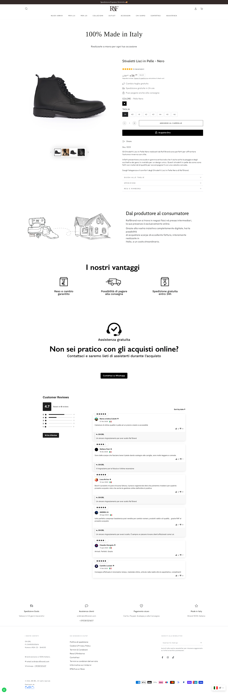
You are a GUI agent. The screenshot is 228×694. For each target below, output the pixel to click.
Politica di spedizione (79, 642)
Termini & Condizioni (79, 649)
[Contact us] (4, 690)
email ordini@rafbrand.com (38, 661)
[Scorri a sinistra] (50, 152)
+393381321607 (86, 620)
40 (132, 114)
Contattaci (75, 657)
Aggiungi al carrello (171, 123)
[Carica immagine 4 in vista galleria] (81, 152)
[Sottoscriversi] (201, 642)
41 (139, 114)
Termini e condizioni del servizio (84, 661)
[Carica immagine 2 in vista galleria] (65, 152)
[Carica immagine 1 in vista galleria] (57, 152)
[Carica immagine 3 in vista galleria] (73, 152)
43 (153, 114)
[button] (26, 8)
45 (167, 114)
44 (160, 114)
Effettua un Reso (77, 669)
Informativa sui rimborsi (80, 665)
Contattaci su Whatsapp (114, 375)
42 (146, 114)
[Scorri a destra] (88, 152)
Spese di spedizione (141, 78)
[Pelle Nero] (124, 103)
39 (125, 114)
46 (174, 114)
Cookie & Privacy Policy (80, 646)
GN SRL (33, 681)
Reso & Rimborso (77, 653)
